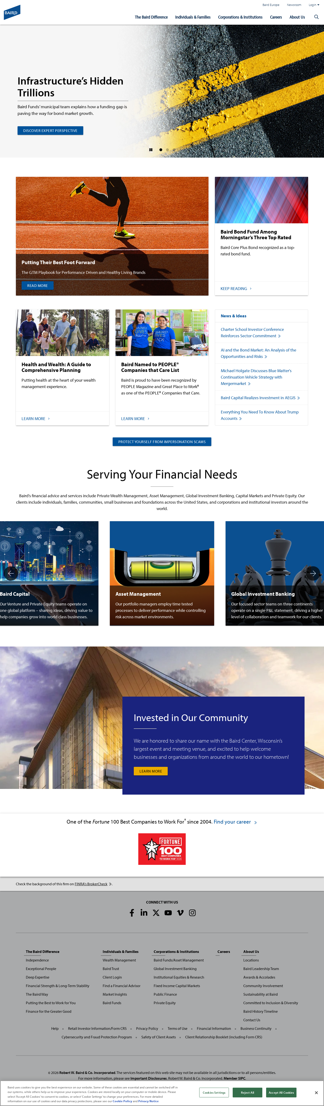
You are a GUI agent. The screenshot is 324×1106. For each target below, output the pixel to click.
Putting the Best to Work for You (51, 1002)
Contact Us (251, 1019)
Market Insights (115, 994)
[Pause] (151, 149)
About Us (297, 17)
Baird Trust (111, 968)
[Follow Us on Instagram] (192, 913)
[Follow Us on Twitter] (156, 913)
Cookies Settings (214, 1092)
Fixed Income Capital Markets (177, 985)
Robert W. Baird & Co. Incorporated (87, 1072)
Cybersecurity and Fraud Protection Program (97, 1037)
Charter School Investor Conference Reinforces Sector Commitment (252, 332)
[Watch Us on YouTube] (168, 913)
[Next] (313, 573)
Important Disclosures (148, 1078)
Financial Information (214, 1028)
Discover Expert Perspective (50, 130)
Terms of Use (177, 1028)
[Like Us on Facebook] (132, 913)
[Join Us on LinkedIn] (144, 913)
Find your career (233, 821)
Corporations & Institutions (240, 17)
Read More (37, 285)
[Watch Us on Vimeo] (180, 913)
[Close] (316, 1092)
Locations (251, 960)
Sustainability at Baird (260, 994)
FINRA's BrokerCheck (91, 883)
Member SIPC (234, 1078)
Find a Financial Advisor (121, 985)
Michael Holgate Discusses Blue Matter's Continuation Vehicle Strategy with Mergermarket (256, 377)
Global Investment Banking (175, 968)
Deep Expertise (37, 977)
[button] (316, 17)
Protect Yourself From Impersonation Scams (162, 441)
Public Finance (165, 994)
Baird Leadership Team (261, 968)
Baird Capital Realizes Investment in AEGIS (258, 397)
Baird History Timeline (260, 1011)
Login (312, 5)
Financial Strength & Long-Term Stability (57, 985)
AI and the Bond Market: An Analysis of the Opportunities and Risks (258, 353)
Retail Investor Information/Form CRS (97, 1028)
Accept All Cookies (281, 1092)
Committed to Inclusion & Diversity (270, 1002)
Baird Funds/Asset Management (179, 960)
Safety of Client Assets (158, 1037)
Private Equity (165, 1002)
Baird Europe (271, 5)
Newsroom (294, 5)
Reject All (247, 1092)
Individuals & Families (193, 17)
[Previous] (11, 573)
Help (55, 1028)
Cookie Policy (122, 1101)
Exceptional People (41, 968)
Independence (37, 960)
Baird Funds (112, 1002)
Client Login (112, 977)
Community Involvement (263, 985)
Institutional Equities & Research (179, 977)
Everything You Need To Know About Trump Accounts (260, 415)
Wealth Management (119, 960)
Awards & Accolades (259, 977)
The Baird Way (37, 994)
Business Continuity (256, 1028)
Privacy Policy (147, 1028)
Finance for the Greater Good (48, 1011)
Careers (276, 17)
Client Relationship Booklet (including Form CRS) (223, 1037)
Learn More (150, 771)
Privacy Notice (148, 1101)
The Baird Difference (151, 17)
